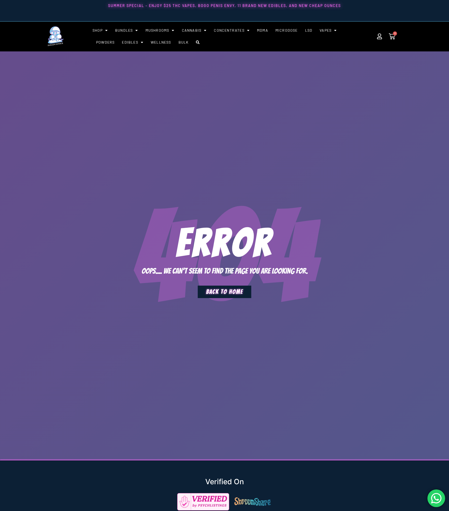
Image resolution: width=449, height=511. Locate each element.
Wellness (161, 42)
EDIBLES (130, 42)
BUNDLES (124, 30)
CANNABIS (192, 30)
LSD (309, 30)
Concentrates (229, 30)
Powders (105, 42)
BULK (184, 42)
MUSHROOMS (157, 30)
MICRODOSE (286, 30)
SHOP (98, 30)
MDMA (262, 30)
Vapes (326, 30)
